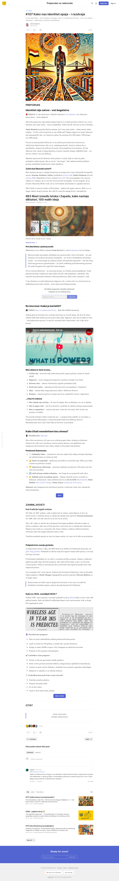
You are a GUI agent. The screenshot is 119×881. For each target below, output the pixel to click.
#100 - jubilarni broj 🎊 (35, 811)
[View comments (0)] (43, 806)
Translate (30, 10)
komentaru (74, 250)
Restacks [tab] (38, 752)
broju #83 (31, 178)
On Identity (70, 114)
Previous (33, 739)
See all (29, 840)
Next (87, 739)
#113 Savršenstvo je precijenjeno (40, 826)
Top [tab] (28, 792)
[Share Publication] (96, 3)
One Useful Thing (43, 482)
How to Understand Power (45, 310)
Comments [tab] (30, 752)
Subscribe (103, 3)
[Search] (92, 3)
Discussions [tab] (39, 792)
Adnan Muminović (52, 832)
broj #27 (62, 178)
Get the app (68, 872)
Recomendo (81, 479)
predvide (71, 597)
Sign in (113, 3)
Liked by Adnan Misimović (38, 771)
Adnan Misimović (35, 24)
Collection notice (73, 868)
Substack (44, 435)
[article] (59, 801)
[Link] (23, 105)
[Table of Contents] (2, 440)
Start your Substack (54, 872)
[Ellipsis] (92, 769)
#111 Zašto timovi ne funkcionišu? (40, 797)
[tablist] (34, 752)
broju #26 (68, 175)
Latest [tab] (33, 792)
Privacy (59, 868)
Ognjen (32, 770)
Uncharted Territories (72, 482)
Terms (65, 868)
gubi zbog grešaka (33, 551)
